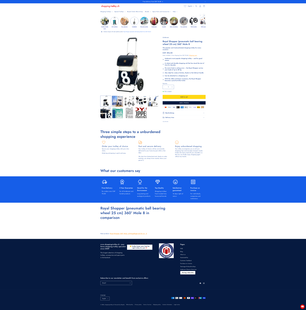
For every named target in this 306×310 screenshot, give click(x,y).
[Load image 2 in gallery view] (117, 101)
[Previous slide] (200, 15)
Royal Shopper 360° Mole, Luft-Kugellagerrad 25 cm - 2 (128, 234)
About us (183, 254)
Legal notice (177, 304)
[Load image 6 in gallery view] (105, 112)
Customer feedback (186, 260)
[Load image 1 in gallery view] (105, 101)
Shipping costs (193, 55)
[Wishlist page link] (185, 6)
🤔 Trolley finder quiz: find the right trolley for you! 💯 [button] (139, 247)
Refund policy (129, 304)
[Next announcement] (205, 1)
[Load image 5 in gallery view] (152, 101)
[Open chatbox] (302, 306)
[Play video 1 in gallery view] (141, 112)
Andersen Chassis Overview (188, 269)
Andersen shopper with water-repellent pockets (113, 31)
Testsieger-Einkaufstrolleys (188, 266)
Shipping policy (157, 304)
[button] (106, 11)
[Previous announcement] (101, 1)
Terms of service (147, 304)
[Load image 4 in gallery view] (141, 101)
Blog (181, 251)
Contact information (167, 304)
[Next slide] (204, 15)
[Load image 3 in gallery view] (129, 101)
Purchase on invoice (186, 263)
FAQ (181, 248)
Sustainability (184, 257)
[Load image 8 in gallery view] (129, 112)
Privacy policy (138, 304)
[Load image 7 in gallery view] (117, 112)
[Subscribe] (130, 283)
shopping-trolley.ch (109, 304)
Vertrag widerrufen (188, 273)
